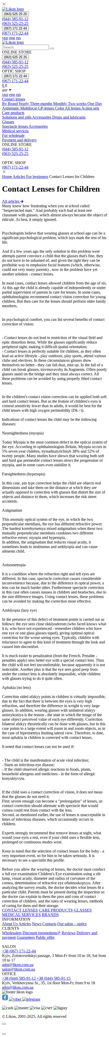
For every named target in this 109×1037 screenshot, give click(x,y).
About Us (10, 924)
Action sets (90, 108)
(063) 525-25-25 (15, 23)
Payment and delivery (19, 140)
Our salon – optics (71, 924)
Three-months (41, 103)
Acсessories (42, 117)
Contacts (49, 924)
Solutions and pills (17, 117)
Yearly (24, 103)
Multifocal (29, 108)
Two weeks (77, 103)
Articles (19, 176)
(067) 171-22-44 (15, 33)
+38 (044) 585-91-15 (53, 978)
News (36, 924)
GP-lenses (46, 108)
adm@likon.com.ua (17, 965)
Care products (13, 113)
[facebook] (5, 999)
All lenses (73, 108)
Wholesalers (12, 933)
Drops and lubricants (68, 117)
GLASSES (83, 910)
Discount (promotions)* (42, 933)
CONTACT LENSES (20, 910)
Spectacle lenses (15, 126)
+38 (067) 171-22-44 (19, 951)
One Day (94, 103)
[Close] (4, 1024)
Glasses (8, 122)
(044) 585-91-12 (15, 19)
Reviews (69, 933)
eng (12, 38)
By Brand (10, 103)
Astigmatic (11, 108)
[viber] (15, 999)
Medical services (15, 131)
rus (18, 38)
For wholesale (13, 135)
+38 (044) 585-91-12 (19, 978)
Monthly (60, 103)
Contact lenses (13, 99)
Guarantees (26, 937)
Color (60, 108)
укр (5, 38)
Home (7, 176)
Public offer (45, 937)
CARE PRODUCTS (56, 910)
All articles (11, 201)
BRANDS (50, 915)
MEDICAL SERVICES (21, 915)
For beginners (37, 176)
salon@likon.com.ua (18, 969)
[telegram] (31, 999)
